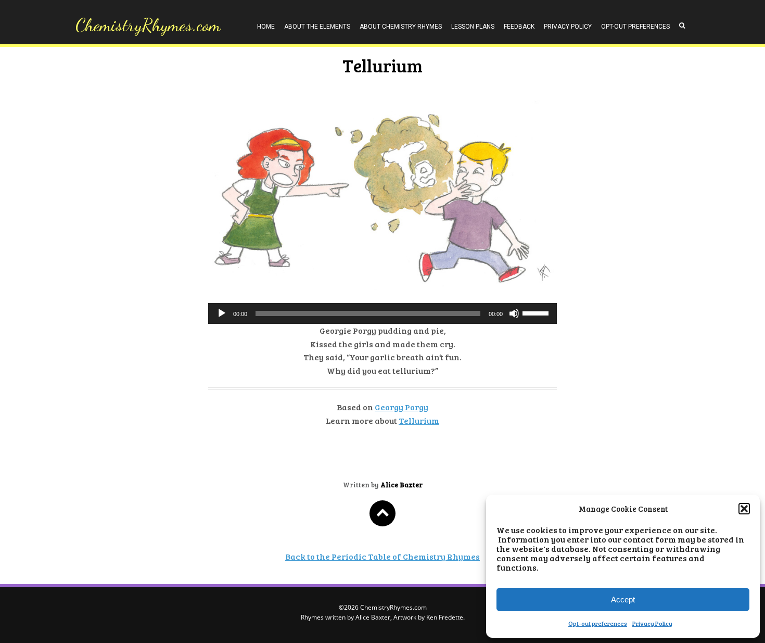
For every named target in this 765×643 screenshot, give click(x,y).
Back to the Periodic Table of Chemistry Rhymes (382, 556)
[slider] (537, 312)
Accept (623, 599)
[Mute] (514, 313)
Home (266, 26)
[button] (744, 508)
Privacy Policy (652, 623)
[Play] (221, 313)
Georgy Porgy (401, 406)
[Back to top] (382, 513)
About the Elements (317, 26)
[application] (382, 313)
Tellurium (419, 420)
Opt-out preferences (597, 623)
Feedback (519, 26)
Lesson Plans (472, 26)
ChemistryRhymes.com (148, 25)
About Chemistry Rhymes (401, 26)
